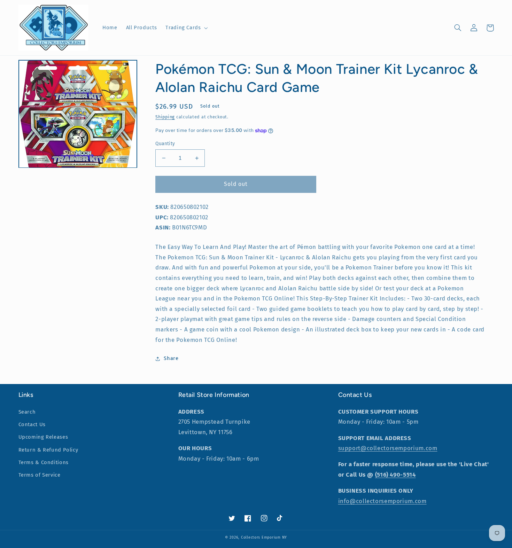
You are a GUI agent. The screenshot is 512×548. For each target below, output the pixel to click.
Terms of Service (39, 475)
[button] (186, 28)
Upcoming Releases (43, 437)
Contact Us (32, 424)
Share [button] (171, 358)
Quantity (165, 144)
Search (27, 412)
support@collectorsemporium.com (387, 448)
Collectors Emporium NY (264, 537)
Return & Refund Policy (48, 450)
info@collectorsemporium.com (382, 501)
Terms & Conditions (43, 462)
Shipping (165, 116)
